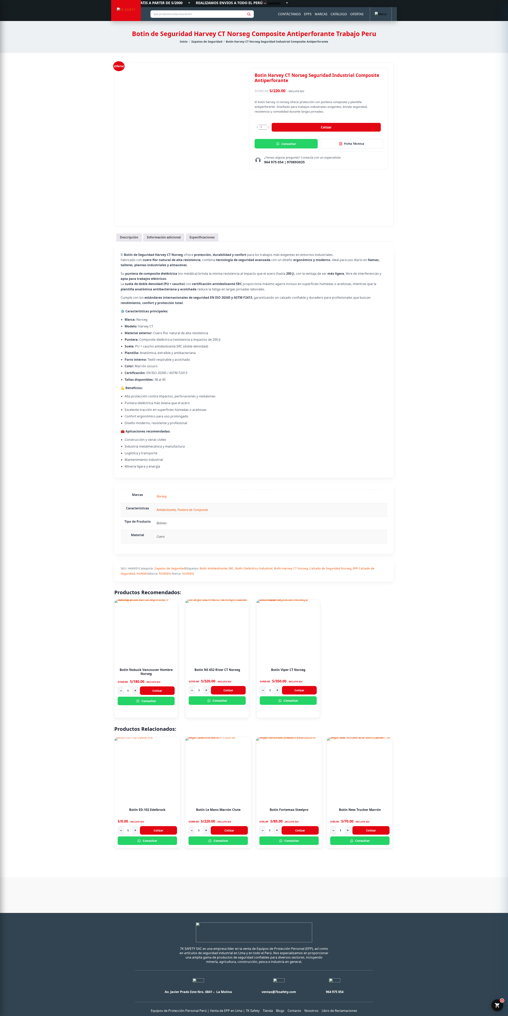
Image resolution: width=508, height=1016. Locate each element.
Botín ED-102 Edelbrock (147, 809)
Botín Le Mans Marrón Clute (218, 809)
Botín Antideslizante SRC (217, 568)
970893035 (296, 162)
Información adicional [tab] (164, 237)
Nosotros (311, 1010)
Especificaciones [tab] (202, 237)
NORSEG (142, 573)
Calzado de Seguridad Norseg (330, 568)
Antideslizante (166, 510)
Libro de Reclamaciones (339, 1010)
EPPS (308, 14)
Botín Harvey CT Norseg (291, 568)
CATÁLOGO (339, 14)
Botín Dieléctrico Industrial (253, 568)
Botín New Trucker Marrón (360, 809)
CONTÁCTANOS (289, 14)
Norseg (161, 496)
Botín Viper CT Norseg (288, 670)
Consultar (288, 144)
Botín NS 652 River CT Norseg (217, 670)
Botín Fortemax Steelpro (289, 809)
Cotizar (326, 127)
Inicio (184, 41)
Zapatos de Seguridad (206, 41)
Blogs (280, 1010)
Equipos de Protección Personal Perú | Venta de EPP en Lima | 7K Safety (205, 1010)
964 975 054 (274, 162)
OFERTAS (357, 14)
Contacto (294, 1010)
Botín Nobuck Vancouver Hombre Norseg (146, 672)
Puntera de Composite (192, 510)
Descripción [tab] (129, 237)
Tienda (268, 1010)
